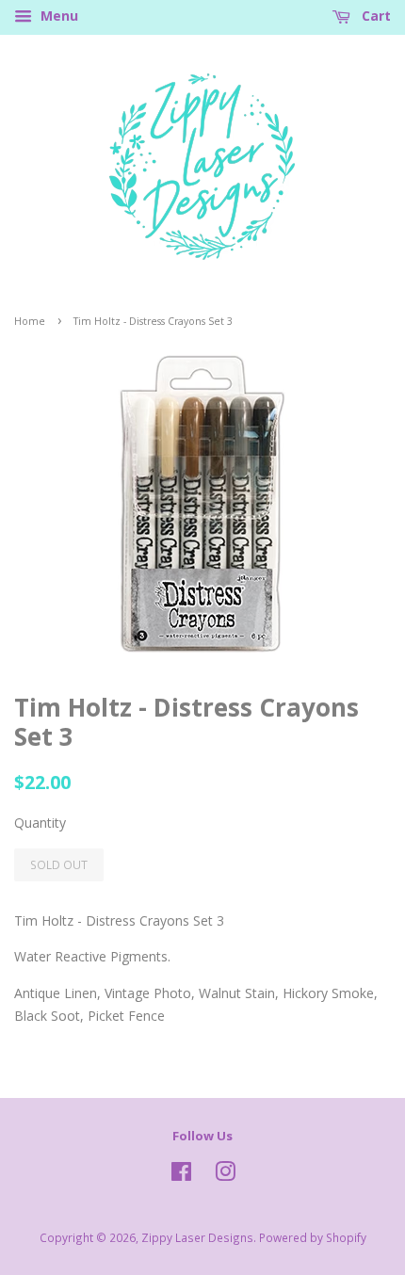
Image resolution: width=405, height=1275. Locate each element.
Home (29, 321)
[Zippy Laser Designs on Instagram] (225, 1175)
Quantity (40, 822)
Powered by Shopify (312, 1237)
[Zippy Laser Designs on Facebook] (181, 1175)
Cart (374, 15)
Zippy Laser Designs (197, 1237)
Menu (57, 15)
